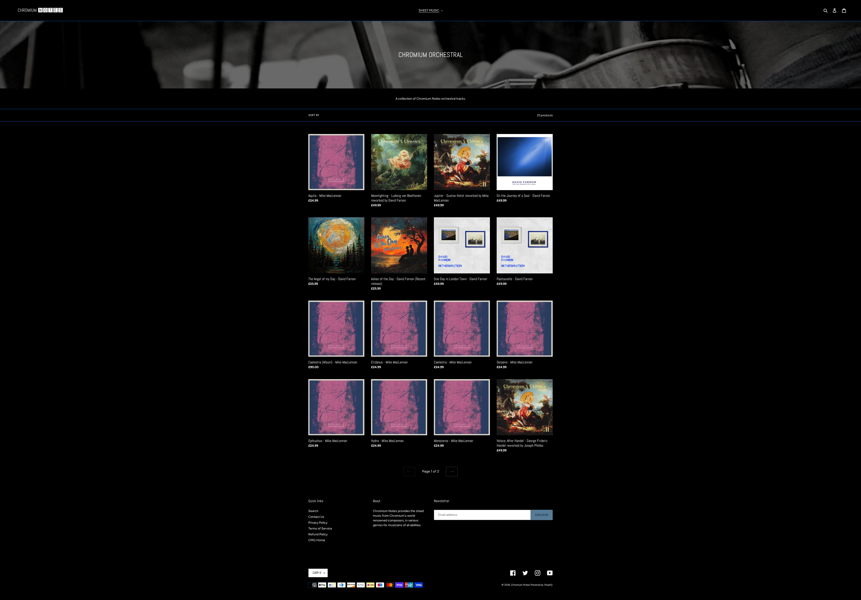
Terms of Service (320, 528)
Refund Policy (318, 534)
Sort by (313, 115)
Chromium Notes (520, 584)
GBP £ (317, 573)
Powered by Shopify (542, 584)
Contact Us (316, 517)
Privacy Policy (317, 523)
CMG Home (316, 540)
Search (313, 511)
